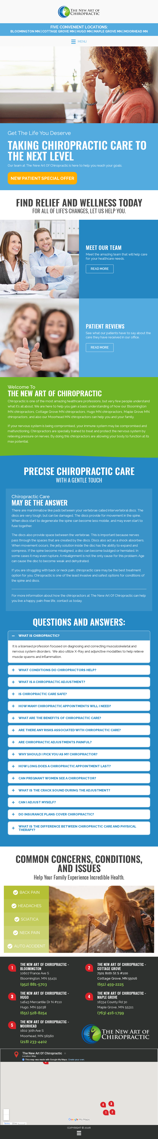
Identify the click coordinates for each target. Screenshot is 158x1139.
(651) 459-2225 (110, 984)
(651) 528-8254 (33, 1013)
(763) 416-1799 (110, 1013)
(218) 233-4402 (33, 1041)
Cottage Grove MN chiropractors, (61, 412)
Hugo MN (84, 31)
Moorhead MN (136, 31)
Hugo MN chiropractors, (105, 412)
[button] (42, 178)
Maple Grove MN (108, 31)
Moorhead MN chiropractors (69, 417)
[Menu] (79, 1133)
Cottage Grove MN (58, 31)
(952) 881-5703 (33, 984)
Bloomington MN (25, 31)
